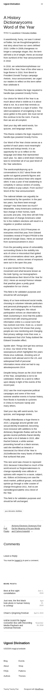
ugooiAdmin (16, 33)
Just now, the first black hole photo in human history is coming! (17, 603)
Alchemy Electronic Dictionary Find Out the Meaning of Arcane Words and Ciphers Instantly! (26, 528)
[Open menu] (41, 4)
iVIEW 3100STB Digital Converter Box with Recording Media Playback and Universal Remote (18, 624)
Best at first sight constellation (11, 592)
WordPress (39, 689)
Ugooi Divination (12, 4)
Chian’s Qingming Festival (16, 613)
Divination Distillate (29, 33)
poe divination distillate (13, 511)
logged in (18, 560)
